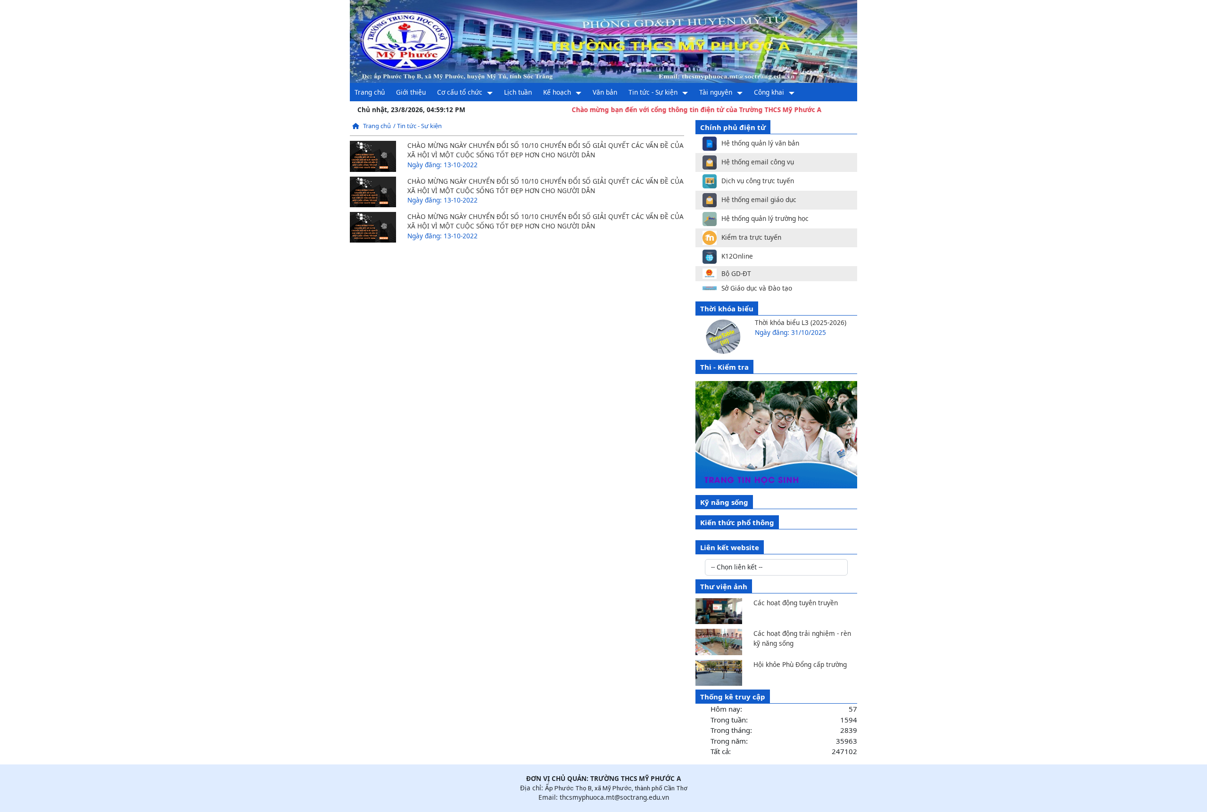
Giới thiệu (411, 92)
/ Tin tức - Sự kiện (417, 126)
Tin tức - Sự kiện (653, 92)
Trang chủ (370, 92)
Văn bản (605, 92)
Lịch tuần (518, 92)
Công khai (769, 92)
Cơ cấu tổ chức (459, 92)
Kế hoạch (557, 92)
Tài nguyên (715, 92)
